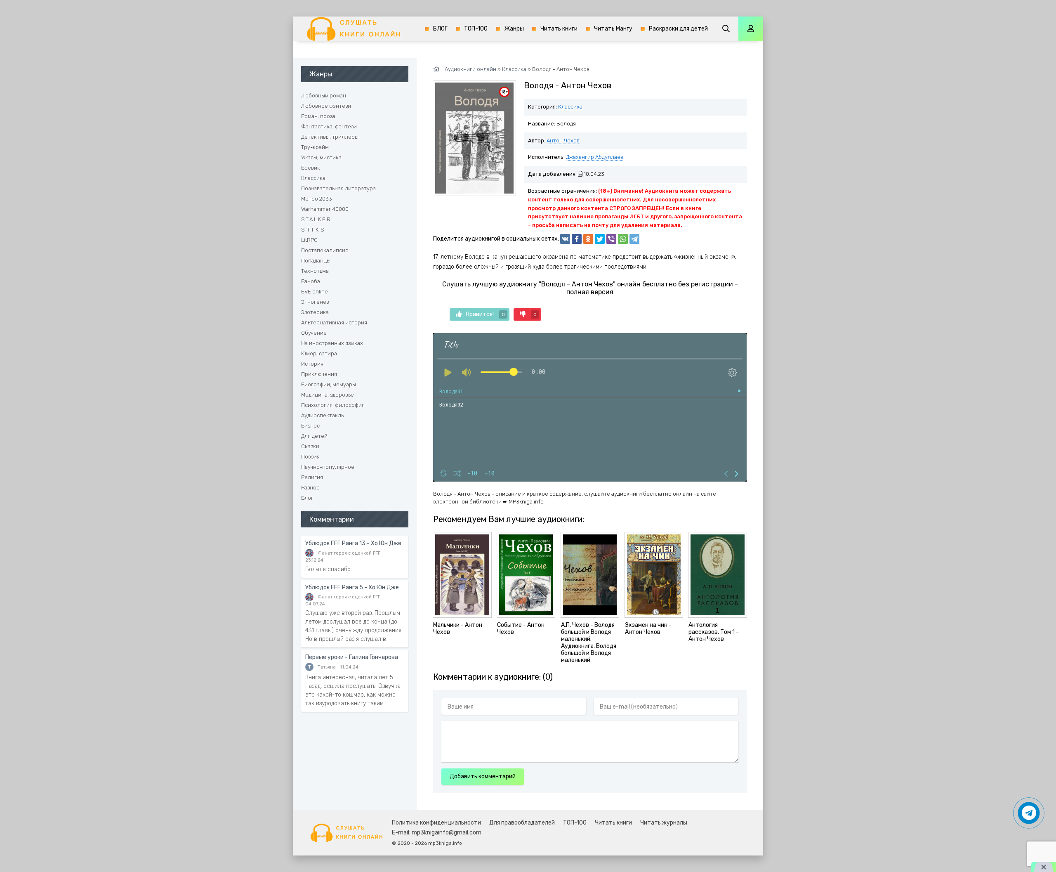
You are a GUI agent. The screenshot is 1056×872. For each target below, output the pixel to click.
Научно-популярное (327, 467)
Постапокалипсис (324, 250)
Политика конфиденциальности (436, 822)
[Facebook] (577, 239)
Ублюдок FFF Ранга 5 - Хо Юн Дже (352, 587)
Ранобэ (310, 281)
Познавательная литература (338, 188)
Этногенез (315, 302)
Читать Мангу (613, 28)
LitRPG (309, 240)
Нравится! (485, 314)
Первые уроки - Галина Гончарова (351, 657)
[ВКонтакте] (565, 239)
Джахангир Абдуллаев (594, 157)
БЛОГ (440, 28)
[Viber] (611, 239)
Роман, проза (318, 116)
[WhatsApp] (623, 239)
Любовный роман (323, 95)
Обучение (314, 333)
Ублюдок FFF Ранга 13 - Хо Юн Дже (353, 543)
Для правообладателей (522, 822)
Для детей (314, 436)
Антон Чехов (563, 140)
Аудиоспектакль (322, 415)
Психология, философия (333, 405)
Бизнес (310, 426)
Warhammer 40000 (325, 209)
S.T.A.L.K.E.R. (316, 219)
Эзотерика (315, 312)
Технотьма (315, 271)
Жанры (514, 28)
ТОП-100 (476, 28)
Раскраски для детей (678, 28)
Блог (307, 498)
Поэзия (310, 457)
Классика (570, 107)
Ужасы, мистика (321, 157)
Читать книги (559, 28)
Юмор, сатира (319, 353)
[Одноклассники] (588, 239)
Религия (312, 477)
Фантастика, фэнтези (329, 126)
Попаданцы (315, 261)
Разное (310, 487)
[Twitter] (600, 239)
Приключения (319, 374)
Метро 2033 (316, 199)
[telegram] (634, 239)
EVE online (314, 291)
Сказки (310, 446)
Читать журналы (663, 822)
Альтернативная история (334, 322)
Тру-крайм (315, 147)
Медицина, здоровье (327, 395)
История (312, 364)
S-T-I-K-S (312, 230)
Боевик (310, 168)
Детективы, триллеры (329, 137)
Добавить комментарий (483, 776)
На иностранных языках (332, 343)
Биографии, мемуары (328, 384)
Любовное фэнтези (326, 106)
